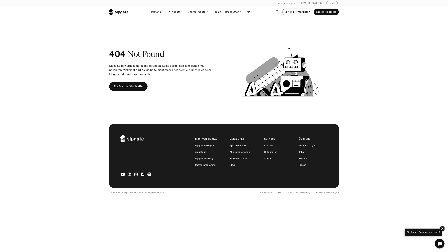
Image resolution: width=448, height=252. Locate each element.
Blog (232, 164)
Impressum (266, 192)
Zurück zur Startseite (128, 86)
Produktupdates (238, 158)
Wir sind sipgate (308, 145)
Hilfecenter (270, 151)
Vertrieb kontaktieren (297, 11)
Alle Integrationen (240, 151)
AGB (279, 192)
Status (267, 158)
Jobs (301, 151)
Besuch (303, 158)
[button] (287, 3)
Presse (302, 164)
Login (332, 3)
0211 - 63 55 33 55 (311, 3)
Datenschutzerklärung (298, 192)
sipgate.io (200, 151)
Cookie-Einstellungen (327, 192)
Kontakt (268, 145)
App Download (238, 145)
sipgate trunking (204, 158)
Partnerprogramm (205, 164)
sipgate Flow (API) (205, 145)
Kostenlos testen (326, 11)
